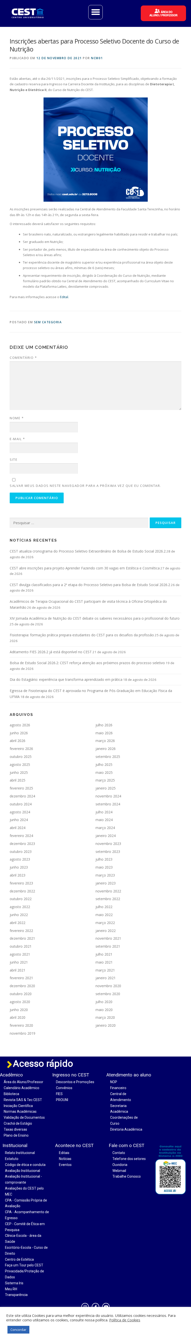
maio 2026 (104, 733)
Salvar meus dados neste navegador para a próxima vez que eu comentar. (85, 485)
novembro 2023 (108, 843)
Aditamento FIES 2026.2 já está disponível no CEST (51, 651)
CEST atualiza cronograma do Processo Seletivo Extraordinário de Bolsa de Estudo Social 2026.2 (88, 551)
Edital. (64, 297)
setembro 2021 (108, 946)
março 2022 (105, 922)
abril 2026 (17, 740)
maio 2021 (104, 962)
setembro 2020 (108, 993)
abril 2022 (17, 922)
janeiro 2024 (106, 835)
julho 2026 (104, 725)
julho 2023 (104, 859)
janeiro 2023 (106, 883)
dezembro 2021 (22, 938)
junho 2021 (19, 962)
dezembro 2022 (22, 891)
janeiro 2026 (106, 748)
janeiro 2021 (106, 977)
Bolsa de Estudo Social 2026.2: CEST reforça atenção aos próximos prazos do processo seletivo (87, 662)
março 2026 (105, 740)
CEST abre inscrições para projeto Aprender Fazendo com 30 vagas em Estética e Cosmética (85, 568)
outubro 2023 (21, 851)
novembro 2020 (108, 985)
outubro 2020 (21, 993)
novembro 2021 (108, 938)
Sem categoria (48, 322)
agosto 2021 (20, 954)
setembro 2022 (108, 898)
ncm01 (97, 58)
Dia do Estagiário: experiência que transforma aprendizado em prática (66, 679)
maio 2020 (104, 1009)
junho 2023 (19, 867)
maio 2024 (104, 819)
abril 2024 (17, 827)
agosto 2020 (20, 1001)
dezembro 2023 (22, 843)
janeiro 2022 (106, 930)
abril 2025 (17, 780)
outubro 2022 (21, 898)
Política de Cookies (124, 1320)
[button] (95, 12)
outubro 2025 (21, 756)
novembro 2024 (108, 796)
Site (13, 459)
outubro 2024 (21, 804)
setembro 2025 (108, 756)
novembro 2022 (108, 891)
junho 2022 (19, 914)
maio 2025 (104, 772)
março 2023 (105, 875)
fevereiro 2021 (21, 977)
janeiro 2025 (106, 788)
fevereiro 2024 (21, 835)
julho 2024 (104, 812)
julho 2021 (104, 954)
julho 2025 (104, 764)
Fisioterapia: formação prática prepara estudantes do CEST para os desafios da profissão (82, 635)
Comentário (23, 357)
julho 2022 (104, 906)
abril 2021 (17, 970)
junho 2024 (19, 819)
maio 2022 (104, 914)
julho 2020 (104, 1001)
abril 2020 (17, 1017)
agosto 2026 (20, 725)
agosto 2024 (20, 812)
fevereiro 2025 (21, 788)
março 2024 (105, 827)
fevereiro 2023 (21, 883)
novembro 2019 (22, 1033)
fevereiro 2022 (21, 930)
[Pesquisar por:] (79, 523)
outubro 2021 (21, 946)
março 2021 (105, 970)
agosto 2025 (20, 764)
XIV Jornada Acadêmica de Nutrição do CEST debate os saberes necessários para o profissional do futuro (95, 618)
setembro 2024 (108, 804)
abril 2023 (17, 875)
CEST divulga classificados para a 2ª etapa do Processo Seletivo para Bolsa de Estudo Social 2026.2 (90, 584)
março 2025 (105, 780)
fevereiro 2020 (21, 1025)
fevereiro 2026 (21, 748)
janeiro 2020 (106, 1025)
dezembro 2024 (22, 796)
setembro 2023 (108, 851)
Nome (17, 418)
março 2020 (105, 1017)
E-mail (17, 439)
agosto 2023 (20, 859)
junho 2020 (19, 1009)
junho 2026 (19, 733)
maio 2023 (104, 867)
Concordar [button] (18, 1329)
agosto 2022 (20, 906)
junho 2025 (19, 772)
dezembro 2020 (22, 985)
